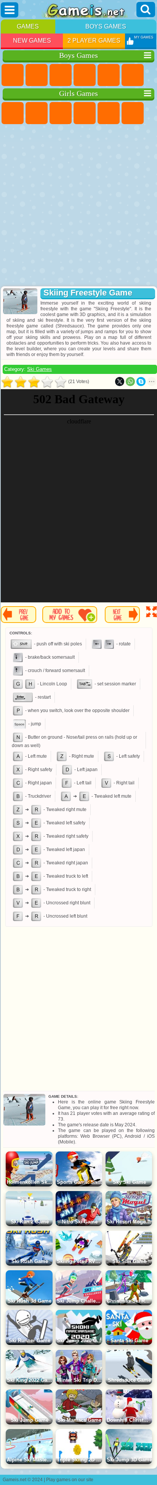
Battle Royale (133, 75)
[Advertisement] (77, 206)
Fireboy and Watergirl (61, 113)
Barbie (85, 113)
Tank (85, 75)
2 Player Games (93, 40)
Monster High (133, 113)
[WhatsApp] (130, 381)
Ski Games (39, 369)
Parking (13, 75)
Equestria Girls (37, 113)
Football (37, 75)
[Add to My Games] (69, 614)
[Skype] (141, 381)
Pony (13, 113)
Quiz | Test (109, 113)
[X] (119, 381)
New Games (32, 40)
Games (28, 26)
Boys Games (105, 26)
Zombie (109, 75)
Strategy (61, 75)
